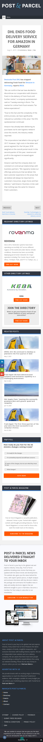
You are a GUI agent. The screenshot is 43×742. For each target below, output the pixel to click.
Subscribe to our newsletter (20, 598)
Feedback (31, 715)
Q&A (5, 725)
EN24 (22, 85)
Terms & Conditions (12, 722)
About (5, 701)
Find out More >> (8, 683)
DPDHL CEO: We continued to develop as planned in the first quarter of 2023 (19, 353)
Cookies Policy (18, 715)
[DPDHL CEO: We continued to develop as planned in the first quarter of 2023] (21, 346)
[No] (40, 735)
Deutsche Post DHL (12, 79)
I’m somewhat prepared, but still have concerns (21, 457)
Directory (6, 695)
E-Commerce (22, 50)
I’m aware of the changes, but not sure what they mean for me (21, 464)
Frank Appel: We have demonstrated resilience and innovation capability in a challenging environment (20, 376)
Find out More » (27, 664)
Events (5, 698)
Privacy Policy (29, 722)
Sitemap (5, 715)
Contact (6, 704)
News (29, 50)
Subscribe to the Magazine (21, 534)
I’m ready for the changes (14, 453)
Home (5, 692)
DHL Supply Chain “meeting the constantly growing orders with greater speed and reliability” (21, 401)
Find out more (12, 264)
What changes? (11, 469)
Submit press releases (13, 718)
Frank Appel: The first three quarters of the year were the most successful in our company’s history (21, 426)
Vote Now (21, 476)
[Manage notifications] (4, 737)
